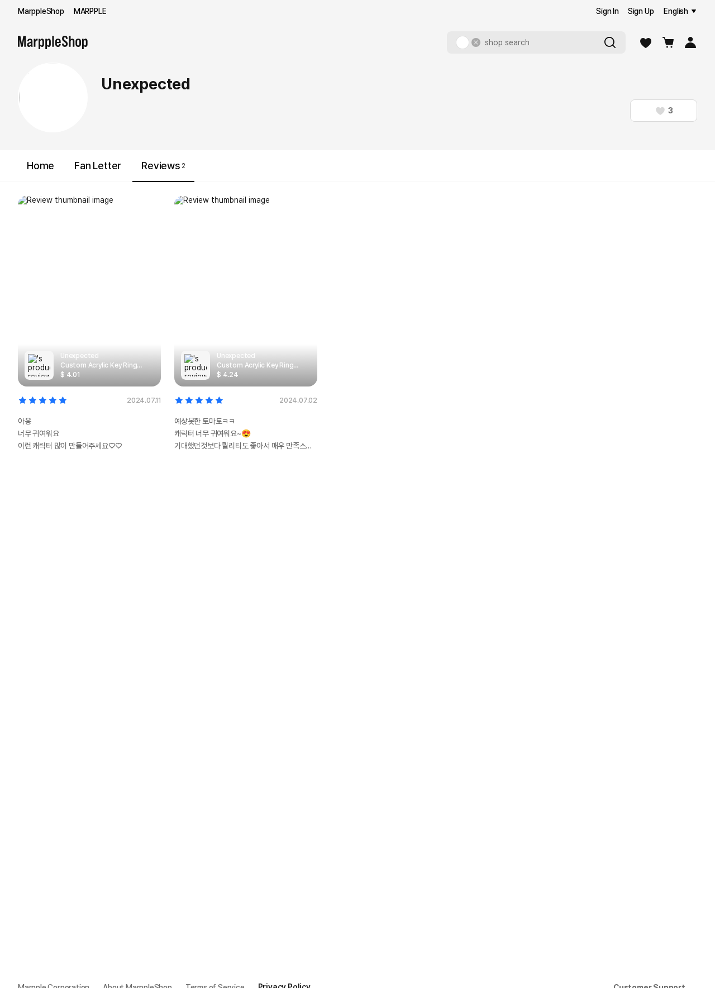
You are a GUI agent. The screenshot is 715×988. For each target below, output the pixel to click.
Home (40, 165)
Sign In (607, 11)
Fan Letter (97, 165)
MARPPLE (90, 11)
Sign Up (641, 11)
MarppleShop (41, 11)
